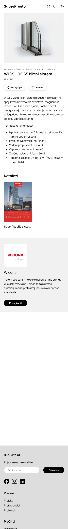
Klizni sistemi (48, 69)
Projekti (8, 500)
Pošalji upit (15, 303)
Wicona (8, 79)
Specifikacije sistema (18, 226)
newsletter (26, 462)
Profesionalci (12, 505)
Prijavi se (54, 470)
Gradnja (20, 69)
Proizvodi (8, 69)
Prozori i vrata (33, 69)
